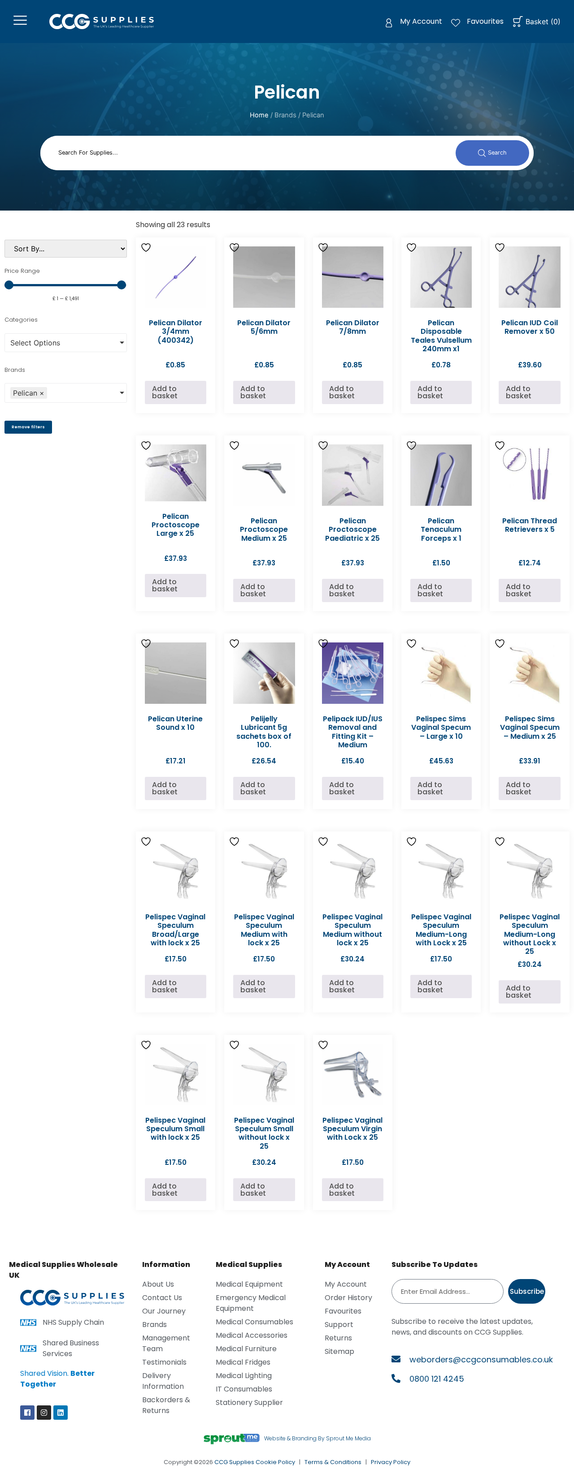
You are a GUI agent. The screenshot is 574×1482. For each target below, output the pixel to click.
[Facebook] (27, 1412)
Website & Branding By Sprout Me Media (317, 1438)
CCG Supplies (234, 1462)
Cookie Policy (275, 1462)
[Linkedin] (60, 1412)
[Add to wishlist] (147, 247)
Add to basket (165, 392)
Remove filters (28, 427)
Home (259, 115)
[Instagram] (44, 1412)
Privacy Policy (390, 1462)
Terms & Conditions (332, 1462)
